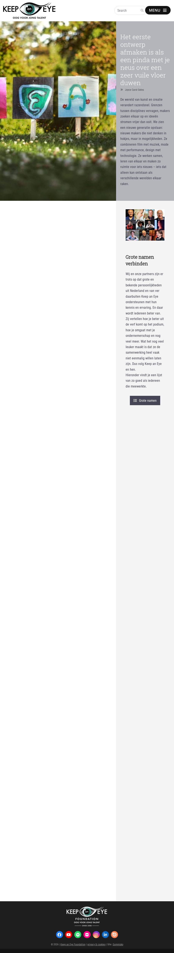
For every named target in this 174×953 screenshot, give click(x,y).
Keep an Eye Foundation (73, 944)
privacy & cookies (96, 944)
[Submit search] (142, 10)
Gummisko (118, 944)
